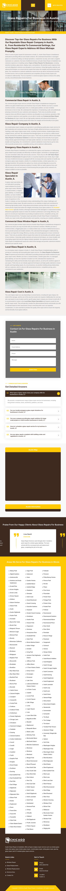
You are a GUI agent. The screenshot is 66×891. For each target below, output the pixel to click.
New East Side (31, 783)
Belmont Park (14, 635)
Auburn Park (13, 605)
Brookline (12, 667)
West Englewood (48, 767)
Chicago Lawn (14, 719)
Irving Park (30, 652)
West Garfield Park (48, 770)
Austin (12, 32)
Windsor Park (47, 818)
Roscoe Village (47, 635)
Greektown (30, 616)
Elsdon (12, 800)
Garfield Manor (31, 583)
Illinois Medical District (33, 642)
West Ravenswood (48, 787)
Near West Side (31, 774)
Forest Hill (13, 813)
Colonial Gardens (15, 735)
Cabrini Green (14, 690)
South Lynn (46, 691)
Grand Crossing (31, 603)
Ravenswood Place (49, 622)
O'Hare (29, 809)
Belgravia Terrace (15, 628)
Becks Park (13, 625)
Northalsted (30, 803)
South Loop (46, 687)
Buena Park (13, 683)
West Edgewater (48, 761)
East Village (13, 784)
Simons (45, 648)
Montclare (29, 748)
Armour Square (14, 596)
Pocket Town (47, 596)
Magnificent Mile (31, 718)
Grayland (29, 609)
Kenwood (29, 677)
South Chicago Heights (50, 668)
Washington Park (48, 748)
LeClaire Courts (31, 689)
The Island (46, 723)
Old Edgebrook (31, 819)
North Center (30, 790)
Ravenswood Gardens (49, 616)
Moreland (29, 754)
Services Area (11, 872)
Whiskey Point (47, 803)
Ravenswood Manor (49, 619)
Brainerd (12, 648)
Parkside (46, 570)
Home (7, 32)
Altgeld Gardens (14, 574)
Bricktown (13, 651)
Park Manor (30, 829)
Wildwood (46, 809)
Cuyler (12, 755)
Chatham (12, 706)
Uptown (45, 739)
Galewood (30, 574)
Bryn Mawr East (14, 670)
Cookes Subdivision (15, 739)
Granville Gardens (32, 606)
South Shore (47, 694)
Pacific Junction (31, 822)
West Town (46, 796)
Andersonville (14, 577)
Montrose (29, 751)
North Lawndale (31, 796)
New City (29, 780)
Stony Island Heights (49, 704)
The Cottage (47, 720)
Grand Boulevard (31, 600)
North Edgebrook (31, 793)
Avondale (12, 618)
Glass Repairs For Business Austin (25, 32)
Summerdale (47, 710)
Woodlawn (46, 825)
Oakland (29, 816)
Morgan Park (30, 757)
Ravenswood (47, 613)
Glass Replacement (12, 865)
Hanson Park (30, 622)
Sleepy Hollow (47, 652)
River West (46, 629)
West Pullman (47, 783)
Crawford (12, 752)
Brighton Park (14, 657)
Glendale (29, 593)
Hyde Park (30, 639)
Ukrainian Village (48, 730)
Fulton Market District (16, 823)
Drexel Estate (14, 765)
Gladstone (30, 590)
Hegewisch (30, 626)
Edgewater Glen (14, 794)
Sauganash (46, 642)
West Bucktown (47, 757)
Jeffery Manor (30, 664)
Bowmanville (13, 644)
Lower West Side (31, 715)
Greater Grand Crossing (33, 613)
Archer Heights (14, 589)
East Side (12, 781)
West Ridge (46, 790)
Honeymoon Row (32, 632)
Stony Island (47, 700)
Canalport (13, 696)
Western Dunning (48, 800)
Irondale (29, 648)
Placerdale (46, 593)
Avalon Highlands (15, 612)
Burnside (12, 687)
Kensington (30, 674)
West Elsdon (47, 764)
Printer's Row (47, 603)
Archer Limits (13, 592)
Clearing (12, 732)
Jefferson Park (31, 661)
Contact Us (10, 875)
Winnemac (46, 822)
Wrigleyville (46, 828)
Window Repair (11, 862)
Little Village (30, 702)
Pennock (46, 574)
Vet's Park (46, 742)
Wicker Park (46, 806)
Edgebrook (13, 787)
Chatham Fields (14, 709)
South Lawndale (48, 684)
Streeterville (46, 707)
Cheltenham (13, 713)
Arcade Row (13, 586)
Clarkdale (12, 729)
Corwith (12, 745)
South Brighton (47, 661)
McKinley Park (31, 735)
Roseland (46, 639)
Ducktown (13, 768)
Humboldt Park (31, 635)
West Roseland (47, 793)
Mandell (29, 722)
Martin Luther (30, 731)
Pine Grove (46, 590)
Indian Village (31, 645)
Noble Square (31, 787)
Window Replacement (13, 869)
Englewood (13, 804)
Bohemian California (16, 641)
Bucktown (13, 680)
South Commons (48, 671)
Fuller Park (13, 820)
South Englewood (48, 681)
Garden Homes (31, 580)
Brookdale (13, 664)
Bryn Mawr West (14, 674)
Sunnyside (46, 713)
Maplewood (30, 725)
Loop (28, 712)
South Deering (47, 674)
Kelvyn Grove (30, 670)
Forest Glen (13, 810)
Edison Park (13, 797)
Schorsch (46, 645)
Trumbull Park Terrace (49, 726)
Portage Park (47, 600)
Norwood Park (31, 806)
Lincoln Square (31, 699)
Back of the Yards (15, 622)
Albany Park (13, 570)
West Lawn (46, 774)
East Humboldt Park (15, 778)
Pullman (45, 609)
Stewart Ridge (47, 697)
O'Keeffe (29, 813)
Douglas (12, 761)
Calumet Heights (14, 693)
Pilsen (45, 587)
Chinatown (13, 722)
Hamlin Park (30, 619)
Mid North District (32, 741)
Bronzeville (13, 661)
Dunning (12, 771)
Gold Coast (30, 596)
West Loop (46, 777)
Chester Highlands (15, 716)
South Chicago (47, 665)
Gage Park (30, 570)
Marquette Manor (31, 728)
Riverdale (46, 632)
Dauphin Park (14, 758)
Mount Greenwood (32, 761)
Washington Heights (49, 745)
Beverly (12, 638)
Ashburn (12, 599)
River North (46, 626)
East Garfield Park (15, 774)
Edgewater (13, 791)
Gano (28, 577)
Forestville (13, 817)
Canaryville (13, 700)
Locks (28, 705)
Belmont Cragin (14, 631)
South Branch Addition (49, 658)
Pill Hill (45, 583)
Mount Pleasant (31, 764)
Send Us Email (43, 870)
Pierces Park (47, 580)
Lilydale (29, 692)
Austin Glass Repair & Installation (33, 888)
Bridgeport (13, 654)
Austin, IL (42, 876)
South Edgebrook (48, 678)
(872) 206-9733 (58, 5)
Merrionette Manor (32, 738)
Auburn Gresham (15, 602)
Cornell (12, 742)
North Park (30, 800)
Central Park (13, 703)
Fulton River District (15, 826)
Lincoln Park (30, 696)
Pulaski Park (47, 606)
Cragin (12, 748)
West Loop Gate (48, 780)
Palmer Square (31, 826)
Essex (11, 807)
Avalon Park (13, 615)
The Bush (46, 717)
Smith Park (46, 655)
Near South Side (31, 770)
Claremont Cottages (15, 726)
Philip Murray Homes (49, 577)
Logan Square (31, 709)
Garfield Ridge (31, 587)
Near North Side (31, 767)
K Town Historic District (33, 667)
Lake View (30, 680)
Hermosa (29, 629)
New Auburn (30, 777)
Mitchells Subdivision (33, 744)
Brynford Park (14, 677)
